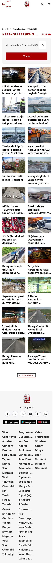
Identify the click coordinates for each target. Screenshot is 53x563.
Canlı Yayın (9, 436)
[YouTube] (30, 413)
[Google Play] (28, 422)
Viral (5, 477)
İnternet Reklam (26, 509)
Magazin (7, 472)
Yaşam (6, 459)
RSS (21, 513)
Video (5, 432)
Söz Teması (26, 481)
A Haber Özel (10, 441)
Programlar (26, 432)
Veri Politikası (26, 527)
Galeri (6, 509)
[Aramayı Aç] (42, 4)
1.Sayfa (23, 504)
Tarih (5, 495)
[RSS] (45, 413)
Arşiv (22, 536)
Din (4, 490)
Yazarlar (7, 504)
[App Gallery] (43, 422)
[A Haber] (27, 4)
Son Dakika (9, 454)
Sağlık (6, 499)
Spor (5, 468)
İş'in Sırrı (24, 490)
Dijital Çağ (25, 495)
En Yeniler (8, 513)
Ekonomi (7, 450)
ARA (28, 56)
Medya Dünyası (26, 486)
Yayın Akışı (25, 540)
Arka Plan (25, 459)
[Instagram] (23, 413)
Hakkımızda (26, 549)
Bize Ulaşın (26, 518)
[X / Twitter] (15, 413)
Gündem (7, 445)
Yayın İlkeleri (26, 554)
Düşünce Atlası (26, 436)
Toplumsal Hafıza (26, 450)
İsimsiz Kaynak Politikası (26, 558)
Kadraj (23, 445)
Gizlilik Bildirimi (26, 545)
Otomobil (8, 486)
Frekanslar (25, 531)
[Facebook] (7, 413)
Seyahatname (26, 468)
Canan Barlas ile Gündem (26, 454)
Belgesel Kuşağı (26, 472)
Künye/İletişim (26, 522)
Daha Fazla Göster (26, 375)
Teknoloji (8, 481)
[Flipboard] (38, 413)
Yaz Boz (23, 441)
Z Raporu (24, 499)
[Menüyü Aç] (49, 4)
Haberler (5, 29)
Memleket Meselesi (26, 463)
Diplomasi (25, 477)
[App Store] (11, 422)
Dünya (6, 463)
